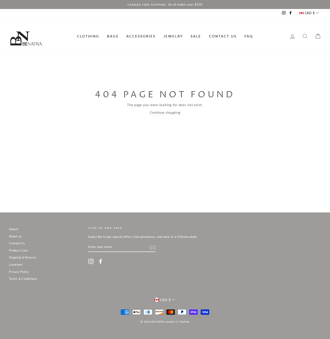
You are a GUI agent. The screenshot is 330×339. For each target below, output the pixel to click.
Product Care (18, 250)
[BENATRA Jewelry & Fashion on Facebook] (100, 261)
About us (15, 236)
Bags (113, 36)
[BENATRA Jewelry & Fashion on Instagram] (91, 261)
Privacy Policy (19, 271)
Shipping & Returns (22, 257)
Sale (196, 36)
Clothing (88, 36)
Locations (16, 264)
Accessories (141, 36)
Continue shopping (165, 112)
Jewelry (173, 36)
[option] (165, 4)
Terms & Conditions (23, 278)
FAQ (248, 36)
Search (14, 229)
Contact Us (223, 36)
